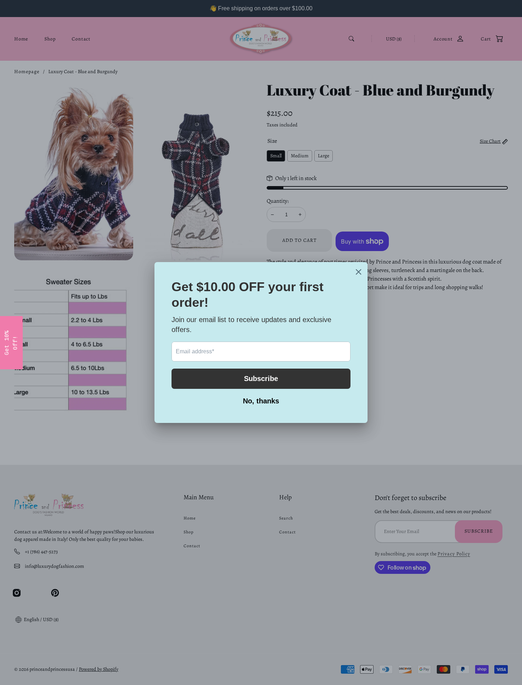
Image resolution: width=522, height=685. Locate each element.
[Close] (353, 288)
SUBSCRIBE (311, 360)
